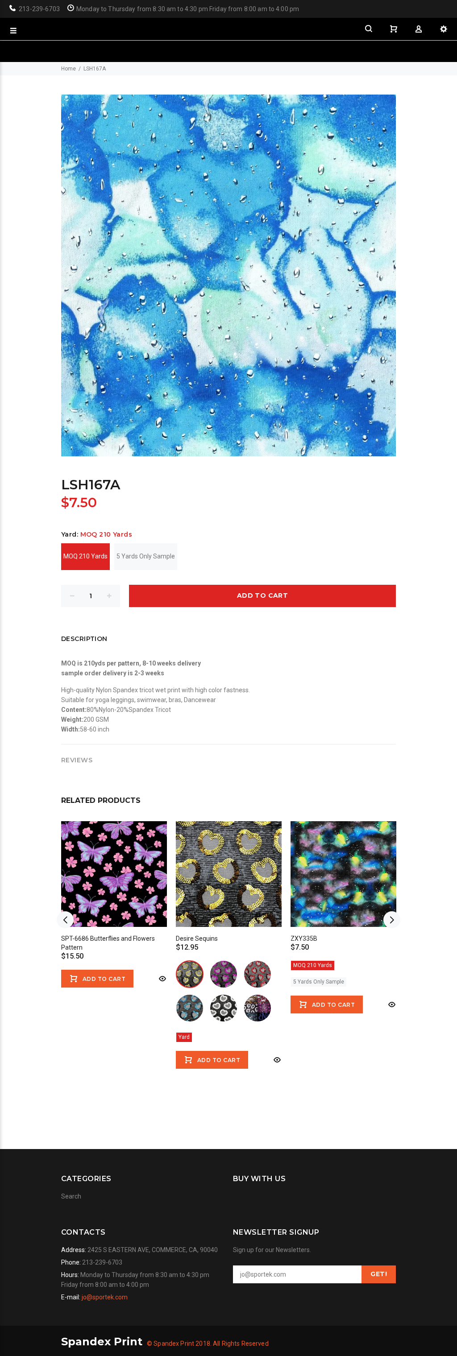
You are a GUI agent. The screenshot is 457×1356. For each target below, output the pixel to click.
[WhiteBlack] (223, 1008)
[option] (114, 898)
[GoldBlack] (189, 974)
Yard (184, 1037)
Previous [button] (65, 919)
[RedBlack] (257, 974)
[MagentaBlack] (223, 974)
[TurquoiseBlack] (189, 1008)
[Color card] (257, 1008)
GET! (378, 1274)
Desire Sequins (197, 938)
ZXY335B (304, 938)
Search (71, 1196)
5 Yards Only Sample (145, 556)
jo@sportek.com (105, 1297)
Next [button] (391, 919)
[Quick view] (161, 978)
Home (68, 69)
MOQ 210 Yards (85, 556)
